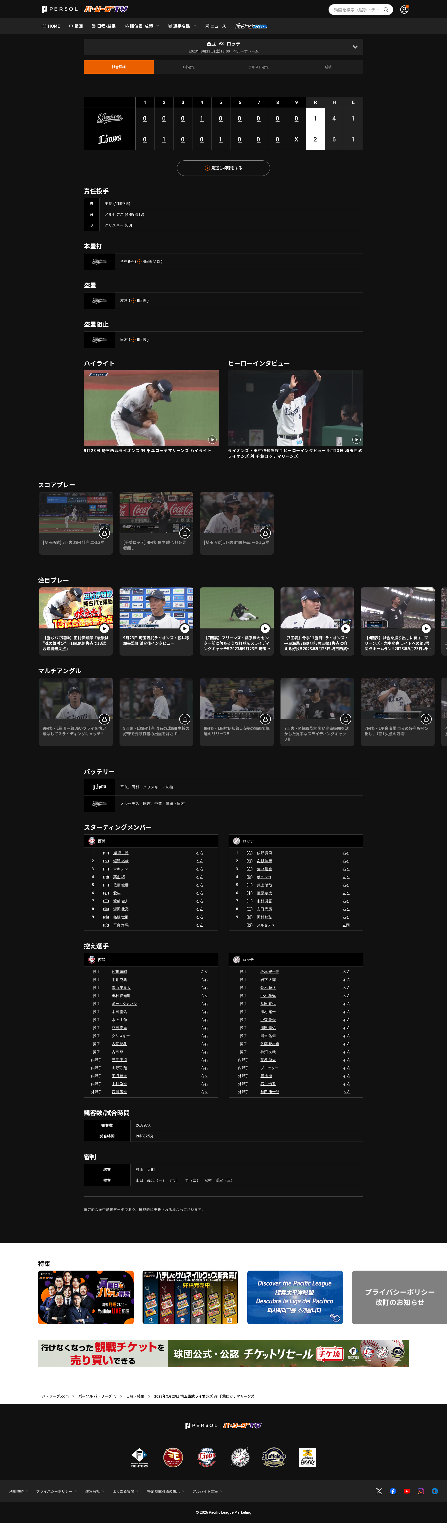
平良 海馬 (121, 925)
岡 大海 (266, 1076)
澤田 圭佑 (268, 1028)
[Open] (355, 47)
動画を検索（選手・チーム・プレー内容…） (363, 9)
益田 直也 (268, 1004)
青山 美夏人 (121, 988)
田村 (124, 339)
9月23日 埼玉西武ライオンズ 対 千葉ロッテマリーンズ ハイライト (148, 450)
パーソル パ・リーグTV (97, 1396)
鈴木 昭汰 (268, 988)
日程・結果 (135, 1396)
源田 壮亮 (121, 909)
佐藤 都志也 (269, 1044)
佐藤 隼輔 (119, 972)
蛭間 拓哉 (121, 861)
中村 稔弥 (268, 996)
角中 (124, 261)
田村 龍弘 (264, 917)
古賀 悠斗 (119, 1044)
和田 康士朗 (269, 1092)
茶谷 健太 (268, 1060)
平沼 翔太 (119, 1076)
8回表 (142, 300)
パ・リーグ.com (55, 1396)
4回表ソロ (151, 261)
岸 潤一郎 (121, 853)
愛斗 (117, 893)
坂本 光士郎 (269, 972)
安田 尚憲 (264, 909)
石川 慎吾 (268, 1084)
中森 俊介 (268, 1020)
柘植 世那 (121, 917)
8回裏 (142, 339)
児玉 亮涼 (119, 1060)
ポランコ (264, 877)
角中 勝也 (264, 869)
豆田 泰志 (119, 1028)
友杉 (124, 300)
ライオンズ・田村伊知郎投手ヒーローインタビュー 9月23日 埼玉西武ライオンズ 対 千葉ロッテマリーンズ (295, 453)
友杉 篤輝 (264, 861)
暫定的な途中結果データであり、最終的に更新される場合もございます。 (144, 1209)
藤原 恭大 (264, 893)
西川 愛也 (119, 1092)
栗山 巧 (119, 877)
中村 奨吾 (264, 901)
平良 (108, 203)
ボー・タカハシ (124, 1004)
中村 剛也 (119, 1084)
